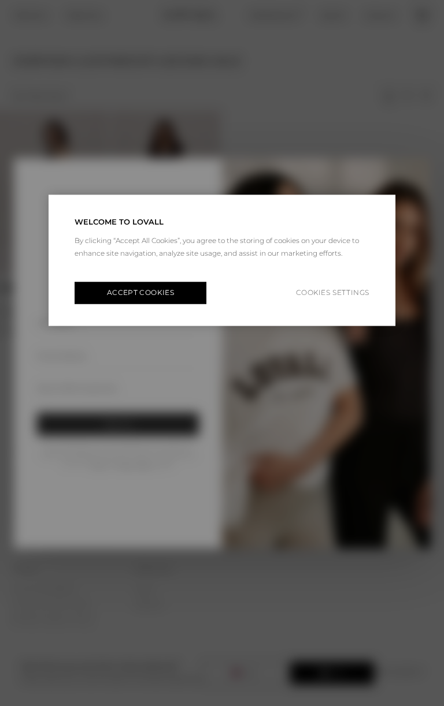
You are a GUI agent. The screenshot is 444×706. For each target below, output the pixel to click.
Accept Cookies (140, 292)
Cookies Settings (332, 293)
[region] (222, 260)
